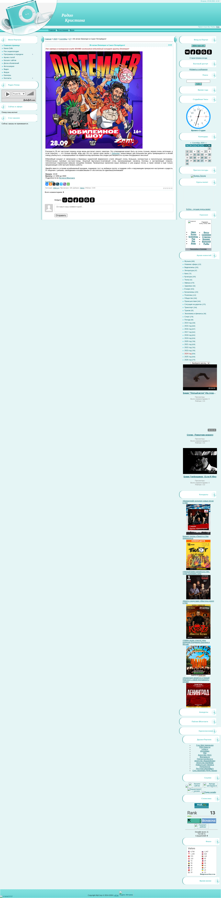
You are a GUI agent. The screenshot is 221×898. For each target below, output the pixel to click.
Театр (186, 280)
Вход (72, 30)
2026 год (187, 360)
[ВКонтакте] (46, 184)
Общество (188, 298)
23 (187, 161)
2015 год (187, 326)
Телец (193, 234)
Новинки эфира (190, 264)
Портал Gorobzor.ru (205, 759)
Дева (193, 243)
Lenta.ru (205, 749)
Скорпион (206, 235)
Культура (188, 277)
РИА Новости (204, 747)
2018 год (187, 335)
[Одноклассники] (50, 184)
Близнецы (194, 237)
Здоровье (188, 286)
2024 (55, 39)
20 (202, 158)
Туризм (187, 310)
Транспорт (188, 307)
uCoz (116, 895)
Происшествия (190, 301)
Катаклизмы (189, 292)
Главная (52, 30)
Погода (187, 320)
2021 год (187, 344)
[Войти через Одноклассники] (92, 200)
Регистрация (62, 30)
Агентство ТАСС (205, 755)
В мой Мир (49, 182)
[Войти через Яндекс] (81, 200)
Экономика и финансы (193, 314)
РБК (204, 753)
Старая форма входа (198, 58)
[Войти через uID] (64, 200)
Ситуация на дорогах (193, 304)
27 (70, 39)
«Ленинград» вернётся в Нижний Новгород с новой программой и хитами (196, 680)
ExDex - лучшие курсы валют (198, 209)
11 (195, 155)
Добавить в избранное (198, 69)
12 (198, 155)
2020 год (187, 341)
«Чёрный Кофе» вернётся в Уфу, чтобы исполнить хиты (196, 573)
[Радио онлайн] (209, 792)
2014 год (187, 323)
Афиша (187, 283)
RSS (217, 27)
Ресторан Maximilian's (205, 769)
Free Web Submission (205, 745)
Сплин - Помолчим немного (200, 435)
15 (209, 155)
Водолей (206, 241)
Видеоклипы (189, 267)
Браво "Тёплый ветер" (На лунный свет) (200, 393)
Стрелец (206, 237)
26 (198, 161)
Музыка (187, 261)
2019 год (187, 338)
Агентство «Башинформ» (204, 761)
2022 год (187, 347)
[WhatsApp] (68, 184)
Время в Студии (198, 130)
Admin (82, 188)
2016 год (187, 329)
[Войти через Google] (86, 200)
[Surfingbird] (61, 184)
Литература (189, 270)
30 (187, 164)
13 (202, 155)
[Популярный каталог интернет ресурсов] (209, 823)
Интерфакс (205, 751)
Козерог (206, 239)
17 (191, 158)
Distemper (116, 153)
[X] (54, 184)
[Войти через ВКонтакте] (70, 200)
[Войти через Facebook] (75, 200)
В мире (187, 289)
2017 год (187, 332)
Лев (193, 241)
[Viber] (64, 184)
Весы (206, 232)
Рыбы (206, 244)
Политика (188, 295)
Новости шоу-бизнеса (205, 765)
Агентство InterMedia (204, 763)
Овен (193, 232)
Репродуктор (205, 767)
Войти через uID (198, 46)
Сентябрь (63, 39)
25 (195, 161)
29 (209, 161)
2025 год (187, 357)
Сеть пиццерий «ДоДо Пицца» (205, 770)
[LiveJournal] (57, 184)
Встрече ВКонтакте (67, 178)
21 (206, 158)
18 (195, 158)
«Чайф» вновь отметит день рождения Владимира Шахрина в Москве (196, 642)
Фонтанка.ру (205, 757)
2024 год (56, 188)
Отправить (61, 215)
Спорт (186, 317)
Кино (186, 273)
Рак (193, 239)
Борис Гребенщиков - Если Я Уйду (200, 477)
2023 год (187, 350)
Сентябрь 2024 (198, 143)
